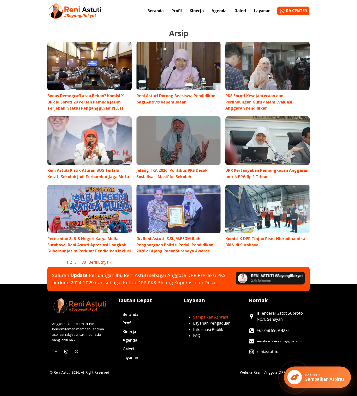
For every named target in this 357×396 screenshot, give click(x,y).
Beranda (155, 10)
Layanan (262, 10)
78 (84, 262)
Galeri (240, 10)
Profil (176, 10)
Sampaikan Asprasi (210, 317)
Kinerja (197, 10)
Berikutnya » (99, 262)
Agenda (219, 10)
